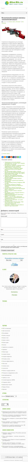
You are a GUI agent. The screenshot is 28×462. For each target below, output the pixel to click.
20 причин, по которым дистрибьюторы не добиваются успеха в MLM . (13, 443)
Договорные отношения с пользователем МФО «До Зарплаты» (14, 447)
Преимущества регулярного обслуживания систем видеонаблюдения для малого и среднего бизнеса (14, 412)
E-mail (2, 234)
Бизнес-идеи (5, 342)
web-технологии (6, 330)
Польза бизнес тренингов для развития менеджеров (14, 181)
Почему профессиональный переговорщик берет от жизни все (15, 189)
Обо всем (18, 21)
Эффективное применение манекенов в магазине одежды (14, 177)
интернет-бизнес (6, 354)
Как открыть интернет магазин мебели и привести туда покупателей (14, 205)
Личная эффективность (8, 361)
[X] (9, 157)
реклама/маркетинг (7, 375)
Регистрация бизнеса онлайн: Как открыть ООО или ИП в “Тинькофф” (15, 174)
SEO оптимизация (6, 328)
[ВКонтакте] (3, 157)
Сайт (2, 239)
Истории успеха (6, 358)
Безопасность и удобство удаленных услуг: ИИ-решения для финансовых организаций (13, 426)
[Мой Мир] (7, 157)
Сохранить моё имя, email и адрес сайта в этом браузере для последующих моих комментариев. (14, 247)
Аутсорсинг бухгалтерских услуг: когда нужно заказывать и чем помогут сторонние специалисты (14, 202)
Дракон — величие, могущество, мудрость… (13, 437)
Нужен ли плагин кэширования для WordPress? (13, 440)
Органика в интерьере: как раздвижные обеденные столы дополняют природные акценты (14, 415)
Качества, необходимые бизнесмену (13, 175)
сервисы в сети (6, 377)
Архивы (3, 396)
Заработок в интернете (7, 347)
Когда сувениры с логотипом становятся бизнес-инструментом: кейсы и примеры (13, 422)
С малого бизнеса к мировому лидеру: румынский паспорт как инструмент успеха (14, 169)
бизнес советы (12, 21)
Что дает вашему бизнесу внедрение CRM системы (15, 183)
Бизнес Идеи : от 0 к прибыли (16, 457)
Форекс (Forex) (5, 387)
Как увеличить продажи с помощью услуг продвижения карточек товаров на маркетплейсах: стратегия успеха (15, 166)
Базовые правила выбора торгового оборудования (13, 179)
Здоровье (4, 349)
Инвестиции (5, 351)
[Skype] (20, 157)
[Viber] (16, 157)
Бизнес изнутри (6, 335)
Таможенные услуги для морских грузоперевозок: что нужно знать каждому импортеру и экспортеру (15, 163)
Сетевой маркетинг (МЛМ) (8, 380)
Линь (3, 436)
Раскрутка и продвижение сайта (10, 373)
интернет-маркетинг (7, 356)
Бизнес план (5, 337)
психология (5, 368)
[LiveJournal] (13, 157)
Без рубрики (5, 333)
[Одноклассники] (5, 157)
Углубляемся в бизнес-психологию (13, 187)
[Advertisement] (14, 313)
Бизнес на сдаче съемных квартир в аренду (13, 191)
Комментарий (4, 216)
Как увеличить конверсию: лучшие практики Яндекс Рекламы (14, 419)
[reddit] (11, 157)
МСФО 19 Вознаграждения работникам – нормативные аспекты (14, 195)
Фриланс (4, 389)
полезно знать (5, 365)
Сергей (4, 443)
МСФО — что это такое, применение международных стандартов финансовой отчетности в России (14, 197)
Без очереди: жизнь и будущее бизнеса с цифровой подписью (14, 193)
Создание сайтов (6, 382)
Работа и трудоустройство (8, 370)
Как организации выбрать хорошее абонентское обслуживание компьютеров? (15, 172)
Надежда (4, 432)
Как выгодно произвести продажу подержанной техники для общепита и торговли (14, 185)
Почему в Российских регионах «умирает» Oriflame (14, 433)
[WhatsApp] (18, 157)
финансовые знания (7, 384)
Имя (2, 229)
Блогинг (4, 344)
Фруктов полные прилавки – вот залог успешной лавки (14, 200)
